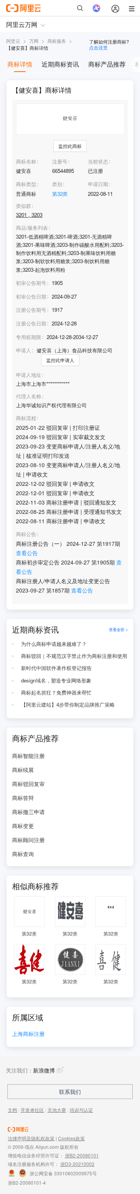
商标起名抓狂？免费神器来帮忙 (56, 692)
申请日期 (98, 184)
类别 (57, 184)
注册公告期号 (31, 309)
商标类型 (26, 184)
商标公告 (26, 534)
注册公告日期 (31, 323)
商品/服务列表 (32, 227)
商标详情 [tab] (19, 64)
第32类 (60, 193)
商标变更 (23, 826)
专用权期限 (28, 337)
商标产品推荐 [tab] (107, 64)
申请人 (23, 350)
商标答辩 (23, 798)
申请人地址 (28, 374)
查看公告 (27, 553)
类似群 (23, 205)
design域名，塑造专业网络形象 (56, 680)
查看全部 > (118, 629)
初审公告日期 (31, 296)
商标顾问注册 (28, 840)
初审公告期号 (31, 283)
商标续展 (23, 770)
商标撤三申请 (28, 812)
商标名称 (26, 161)
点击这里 (98, 47)
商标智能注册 (28, 756)
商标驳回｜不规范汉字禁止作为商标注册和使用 (74, 655)
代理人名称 (28, 396)
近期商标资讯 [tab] (60, 64)
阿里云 (13, 40)
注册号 (59, 161)
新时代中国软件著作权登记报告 (56, 668)
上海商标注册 (28, 1034)
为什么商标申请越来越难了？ (54, 643)
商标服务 (56, 40)
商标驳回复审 (28, 784)
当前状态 (98, 161)
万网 (33, 40)
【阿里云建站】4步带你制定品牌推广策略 (68, 704)
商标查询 (23, 854)
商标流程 (26, 418)
